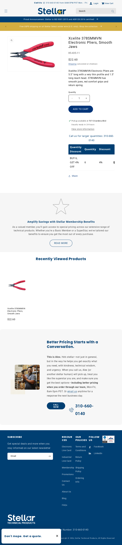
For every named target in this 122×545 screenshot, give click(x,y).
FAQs (64, 505)
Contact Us (66, 483)
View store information (82, 129)
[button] (6, 11)
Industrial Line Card (66, 459)
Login (96, 3)
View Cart (109, 3)
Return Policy (78, 459)
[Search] (113, 11)
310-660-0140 (80, 529)
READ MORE (61, 243)
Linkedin (98, 453)
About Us (66, 491)
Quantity (72, 92)
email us (72, 391)
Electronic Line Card (67, 448)
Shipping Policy (79, 469)
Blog (64, 498)
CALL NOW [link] (56, 406)
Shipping (72, 64)
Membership (68, 467)
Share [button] (75, 176)
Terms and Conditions (80, 448)
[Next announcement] (116, 26)
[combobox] (96, 11)
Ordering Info (79, 480)
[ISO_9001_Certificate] (108, 439)
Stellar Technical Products (86, 538)
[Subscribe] (49, 456)
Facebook (99, 446)
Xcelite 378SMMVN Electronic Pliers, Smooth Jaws (16, 311)
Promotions (67, 474)
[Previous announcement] (6, 26)
